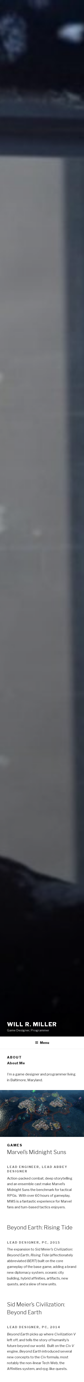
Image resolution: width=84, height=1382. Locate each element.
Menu (44, 1043)
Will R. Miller (32, 1024)
